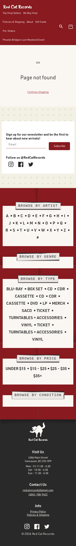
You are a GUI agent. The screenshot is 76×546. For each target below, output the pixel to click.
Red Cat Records (43, 534)
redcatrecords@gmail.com (38, 490)
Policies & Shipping (38, 515)
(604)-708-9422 (38, 494)
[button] (63, 27)
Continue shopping (38, 91)
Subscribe (59, 146)
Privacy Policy (38, 511)
